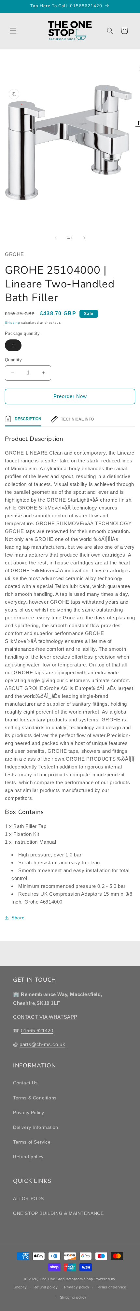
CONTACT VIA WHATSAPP (45, 1017)
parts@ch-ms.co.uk (42, 1044)
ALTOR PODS (28, 1198)
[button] (13, 31)
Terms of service (111, 1287)
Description (28, 419)
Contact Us (25, 1082)
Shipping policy (73, 1297)
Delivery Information (35, 1127)
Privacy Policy (28, 1112)
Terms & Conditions (35, 1097)
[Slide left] (56, 238)
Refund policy (28, 1156)
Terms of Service (32, 1142)
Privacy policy (77, 1287)
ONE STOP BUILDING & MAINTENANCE (58, 1213)
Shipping (12, 322)
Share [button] (18, 917)
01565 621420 (37, 1030)
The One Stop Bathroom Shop (66, 1279)
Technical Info (77, 419)
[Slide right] (84, 238)
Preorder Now (70, 396)
